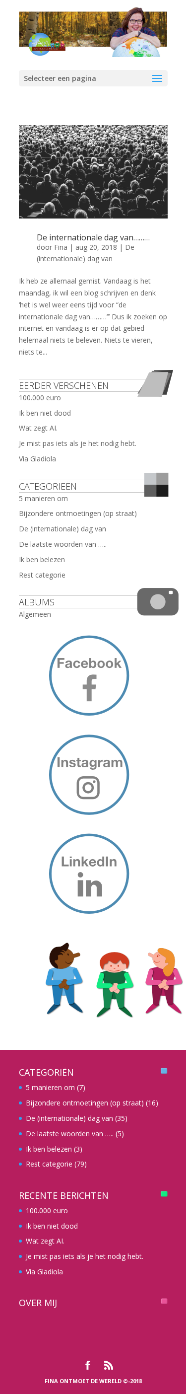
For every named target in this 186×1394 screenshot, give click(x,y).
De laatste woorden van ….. (63, 544)
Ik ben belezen (42, 559)
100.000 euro (40, 397)
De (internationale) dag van (62, 528)
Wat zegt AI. (38, 428)
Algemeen (35, 614)
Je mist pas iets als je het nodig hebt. (77, 443)
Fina (60, 247)
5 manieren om (43, 498)
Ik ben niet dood (45, 413)
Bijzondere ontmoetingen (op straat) (78, 513)
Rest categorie (42, 575)
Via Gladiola (37, 458)
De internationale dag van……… (93, 237)
